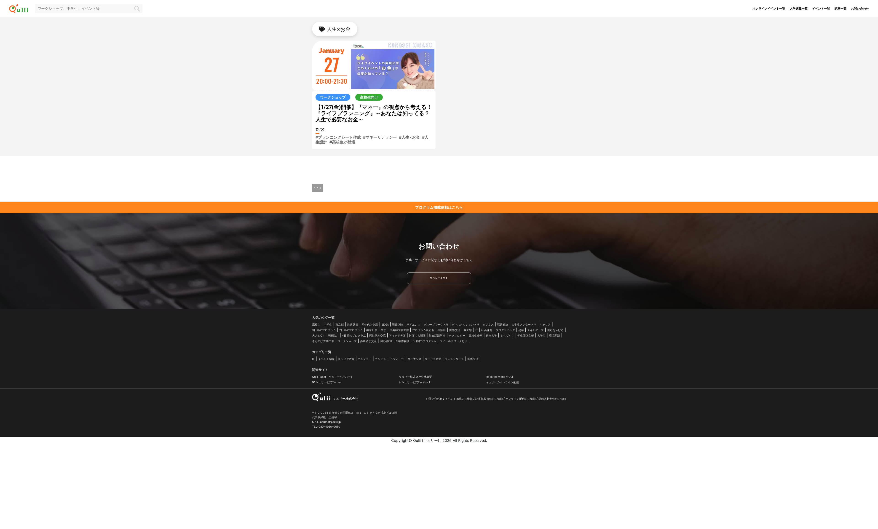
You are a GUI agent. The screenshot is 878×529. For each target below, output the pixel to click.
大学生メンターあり (523, 324)
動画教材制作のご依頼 (552, 398)
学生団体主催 (525, 335)
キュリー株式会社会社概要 (415, 376)
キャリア (545, 324)
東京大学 (491, 335)
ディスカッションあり (465, 324)
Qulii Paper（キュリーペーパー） (332, 376)
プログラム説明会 (423, 330)
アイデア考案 (397, 335)
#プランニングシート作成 (338, 137)
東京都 (339, 324)
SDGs (385, 324)
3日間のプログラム (324, 330)
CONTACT (439, 278)
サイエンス (413, 324)
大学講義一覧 (799, 8)
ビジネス (488, 324)
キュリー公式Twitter (328, 382)
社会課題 (486, 330)
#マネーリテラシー (380, 137)
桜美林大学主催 (399, 330)
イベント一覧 (821, 8)
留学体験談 (402, 341)
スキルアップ (535, 330)
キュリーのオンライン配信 (502, 382)
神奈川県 (371, 330)
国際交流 (454, 330)
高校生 (316, 324)
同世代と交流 (377, 335)
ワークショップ (347, 341)
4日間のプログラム (354, 335)
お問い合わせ (860, 8)
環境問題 (554, 335)
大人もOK (318, 335)
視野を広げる (555, 330)
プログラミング (505, 330)
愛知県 (468, 330)
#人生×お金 (409, 137)
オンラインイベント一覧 (768, 8)
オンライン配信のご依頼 (521, 398)
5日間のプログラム (424, 341)
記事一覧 (840, 8)
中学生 (328, 324)
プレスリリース (454, 359)
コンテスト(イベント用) (389, 359)
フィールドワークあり (453, 341)
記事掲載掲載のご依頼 (489, 398)
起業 (521, 330)
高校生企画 (475, 335)
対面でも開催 (417, 335)
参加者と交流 (368, 341)
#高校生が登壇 (342, 142)
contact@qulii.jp (330, 422)
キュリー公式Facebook (416, 382)
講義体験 (397, 324)
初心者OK (386, 341)
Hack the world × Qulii (500, 376)
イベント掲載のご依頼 (459, 398)
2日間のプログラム (351, 330)
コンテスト (365, 359)
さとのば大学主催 (323, 341)
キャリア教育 (346, 359)
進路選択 (352, 324)
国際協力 (333, 335)
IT (476, 330)
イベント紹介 (326, 359)
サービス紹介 (433, 359)
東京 (383, 330)
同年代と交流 (369, 324)
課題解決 (502, 324)
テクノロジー (457, 335)
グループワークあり (436, 324)
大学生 (541, 335)
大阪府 (442, 330)
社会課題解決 (437, 335)
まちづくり (507, 335)
